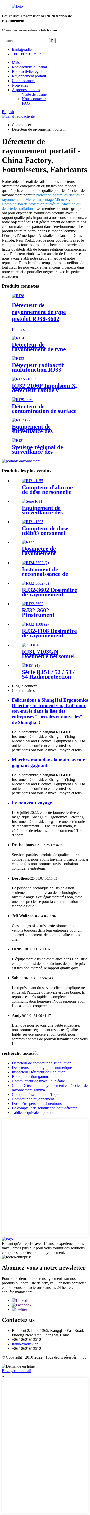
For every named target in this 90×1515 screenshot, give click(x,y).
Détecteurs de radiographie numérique (42, 1067)
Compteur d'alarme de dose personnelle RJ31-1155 (47, 492)
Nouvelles (20, 85)
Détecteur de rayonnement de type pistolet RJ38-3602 (39, 312)
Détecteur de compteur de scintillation (42, 1063)
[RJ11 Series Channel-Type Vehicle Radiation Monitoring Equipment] (32, 501)
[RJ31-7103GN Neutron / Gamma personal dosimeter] (31, 645)
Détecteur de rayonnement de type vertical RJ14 (39, 349)
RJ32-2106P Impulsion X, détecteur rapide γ (44, 387)
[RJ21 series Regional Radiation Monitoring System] (18, 440)
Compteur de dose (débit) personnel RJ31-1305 (45, 533)
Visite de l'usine (34, 94)
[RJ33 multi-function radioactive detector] (18, 358)
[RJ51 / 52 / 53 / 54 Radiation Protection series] (31, 665)
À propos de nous (26, 90)
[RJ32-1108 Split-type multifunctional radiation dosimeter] (35, 624)
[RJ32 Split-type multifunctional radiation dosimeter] (28, 542)
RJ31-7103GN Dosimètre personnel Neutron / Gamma (48, 656)
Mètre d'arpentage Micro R (47, 199)
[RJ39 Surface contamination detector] (23, 399)
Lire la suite (21, 329)
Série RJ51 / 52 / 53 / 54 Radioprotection (48, 674)
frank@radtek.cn (25, 1344)
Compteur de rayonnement (33, 1099)
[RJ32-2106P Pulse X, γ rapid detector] (24, 379)
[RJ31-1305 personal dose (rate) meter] (33, 522)
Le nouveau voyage (32, 802)
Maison (18, 62)
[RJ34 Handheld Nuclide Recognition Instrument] (35, 563)
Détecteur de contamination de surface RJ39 (44, 411)
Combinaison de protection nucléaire (31, 204)
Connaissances (23, 80)
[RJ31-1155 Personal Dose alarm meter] (32, 481)
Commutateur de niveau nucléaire (38, 1081)
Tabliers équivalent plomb (32, 1112)
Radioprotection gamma (31, 1076)
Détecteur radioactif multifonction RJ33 (38, 367)
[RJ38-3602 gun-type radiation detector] (18, 296)
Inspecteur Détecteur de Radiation (39, 1072)
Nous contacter (34, 99)
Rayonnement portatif (29, 76)
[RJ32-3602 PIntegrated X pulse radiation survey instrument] (33, 604)
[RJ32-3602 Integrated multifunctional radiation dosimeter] (35, 583)
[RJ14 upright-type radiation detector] (18, 338)
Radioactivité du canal (29, 67)
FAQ (26, 103)
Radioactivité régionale (30, 71)
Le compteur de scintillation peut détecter (44, 1108)
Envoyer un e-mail (16, 1371)
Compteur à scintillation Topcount (39, 1094)
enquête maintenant (17, 1292)
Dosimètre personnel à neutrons (37, 1103)
